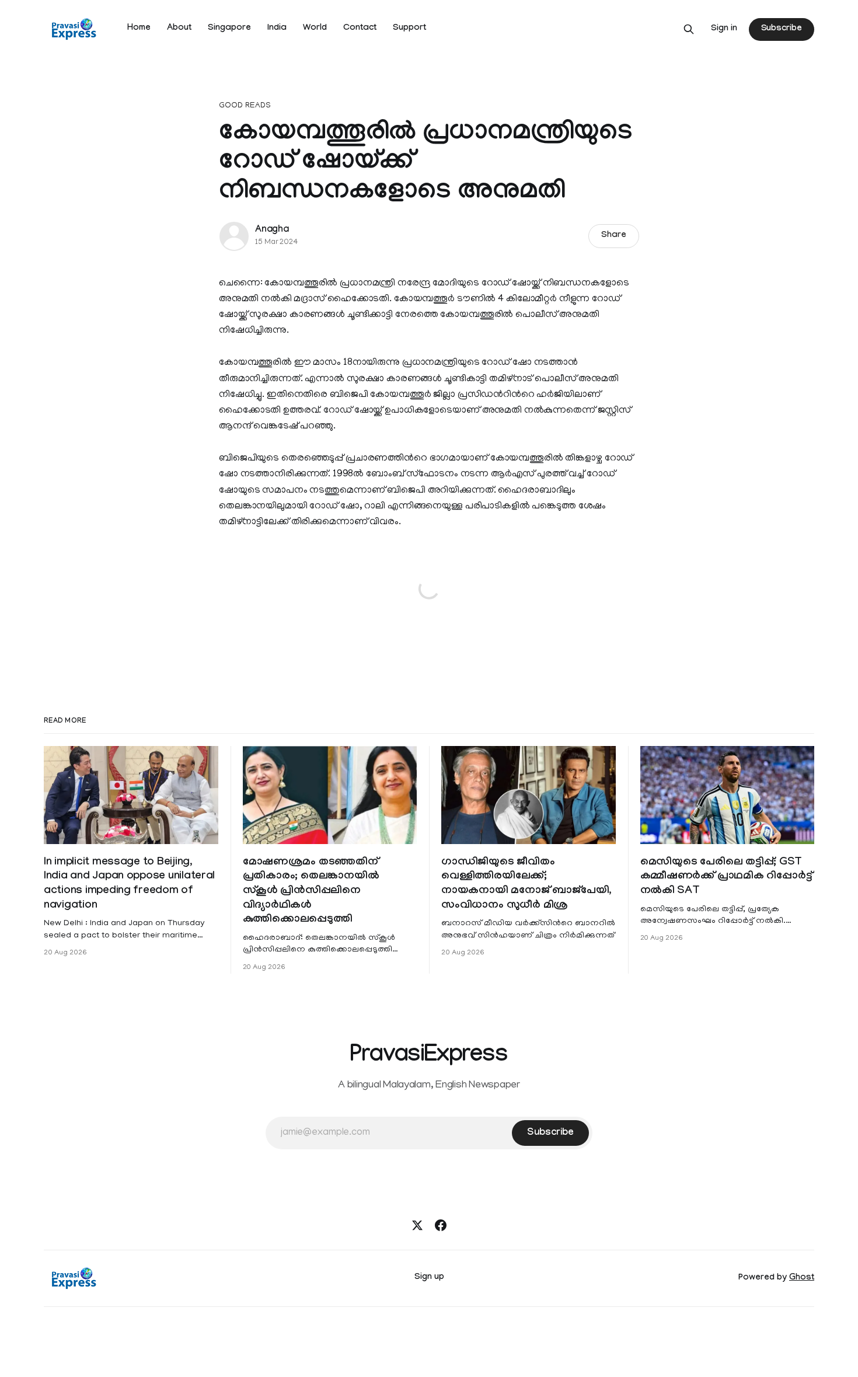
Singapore (229, 28)
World (315, 28)
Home (139, 28)
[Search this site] (688, 29)
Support (409, 28)
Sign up (429, 1278)
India (277, 28)
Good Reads (245, 106)
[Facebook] (441, 1225)
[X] (417, 1225)
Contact (359, 28)
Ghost (801, 1278)
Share (613, 236)
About (179, 28)
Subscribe (781, 29)
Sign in (724, 29)
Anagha (272, 230)
